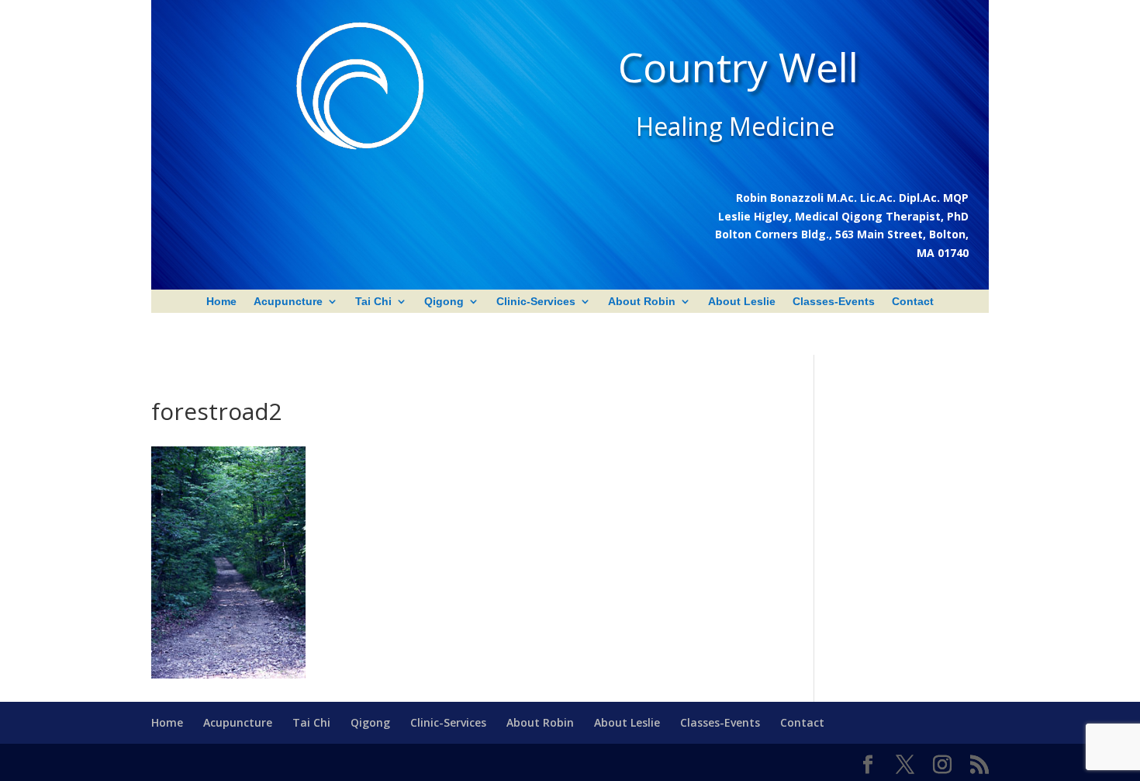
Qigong (444, 301)
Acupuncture (288, 301)
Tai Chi (373, 301)
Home (221, 301)
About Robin (641, 301)
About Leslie (742, 301)
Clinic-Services (535, 301)
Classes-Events (834, 301)
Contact (913, 301)
